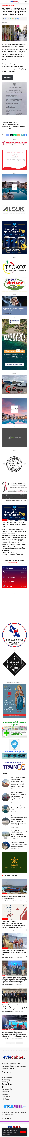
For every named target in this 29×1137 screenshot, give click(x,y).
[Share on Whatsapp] (11, 18)
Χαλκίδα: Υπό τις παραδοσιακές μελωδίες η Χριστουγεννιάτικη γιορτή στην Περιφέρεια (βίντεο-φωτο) (14, 1007)
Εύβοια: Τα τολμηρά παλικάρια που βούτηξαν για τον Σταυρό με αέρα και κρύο (14, 952)
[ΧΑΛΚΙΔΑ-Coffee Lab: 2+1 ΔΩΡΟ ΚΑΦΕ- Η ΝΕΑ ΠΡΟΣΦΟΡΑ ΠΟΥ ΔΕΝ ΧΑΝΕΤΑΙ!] (14, 513)
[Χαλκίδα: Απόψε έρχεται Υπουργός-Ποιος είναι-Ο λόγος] (6, 809)
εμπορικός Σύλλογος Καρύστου (10, 124)
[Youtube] (14, 582)
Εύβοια (23, 126)
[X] (14, 572)
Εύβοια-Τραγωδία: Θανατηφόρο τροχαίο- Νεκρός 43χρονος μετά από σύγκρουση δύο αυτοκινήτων (14, 548)
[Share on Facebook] (6, 18)
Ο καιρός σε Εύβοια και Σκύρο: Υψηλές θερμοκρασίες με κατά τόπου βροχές (19, 844)
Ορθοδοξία (5, 948)
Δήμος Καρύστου (13, 122)
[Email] (13, 18)
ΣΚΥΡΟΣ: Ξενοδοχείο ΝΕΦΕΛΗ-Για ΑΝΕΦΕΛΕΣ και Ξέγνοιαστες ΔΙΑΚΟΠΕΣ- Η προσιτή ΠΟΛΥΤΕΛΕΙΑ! (14, 531)
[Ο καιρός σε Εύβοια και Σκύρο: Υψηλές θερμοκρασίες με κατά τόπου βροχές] (6, 846)
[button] (23, 1132)
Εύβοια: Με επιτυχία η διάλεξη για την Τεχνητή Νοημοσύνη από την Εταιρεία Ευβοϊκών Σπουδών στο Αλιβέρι (14, 980)
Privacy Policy (10, 1132)
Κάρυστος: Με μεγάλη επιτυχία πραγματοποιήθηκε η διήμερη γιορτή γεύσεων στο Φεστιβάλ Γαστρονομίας (14, 1034)
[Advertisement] (14, 606)
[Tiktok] (14, 586)
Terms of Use (6, 1134)
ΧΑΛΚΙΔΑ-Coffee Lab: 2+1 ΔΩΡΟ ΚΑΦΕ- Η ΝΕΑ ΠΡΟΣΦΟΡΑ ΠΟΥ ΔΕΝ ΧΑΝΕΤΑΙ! (14, 524)
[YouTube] (8, 1072)
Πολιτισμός (5, 918)
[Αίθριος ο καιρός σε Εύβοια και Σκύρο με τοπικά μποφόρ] (14, 886)
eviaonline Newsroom (7, 900)
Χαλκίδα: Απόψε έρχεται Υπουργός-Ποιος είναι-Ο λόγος (18, 807)
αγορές (6, 122)
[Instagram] (14, 577)
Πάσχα (11, 129)
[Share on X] (8, 18)
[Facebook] (14, 568)
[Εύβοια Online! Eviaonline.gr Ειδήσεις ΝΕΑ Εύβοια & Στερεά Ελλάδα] (14, 1)
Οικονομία (10, 5)
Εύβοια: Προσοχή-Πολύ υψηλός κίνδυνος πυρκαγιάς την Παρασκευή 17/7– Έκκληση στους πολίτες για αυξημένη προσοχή (19, 796)
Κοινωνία (4, 5)
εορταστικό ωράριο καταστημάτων (11, 126)
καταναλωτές (5, 129)
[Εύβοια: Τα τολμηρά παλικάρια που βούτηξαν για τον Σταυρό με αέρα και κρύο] (14, 941)
